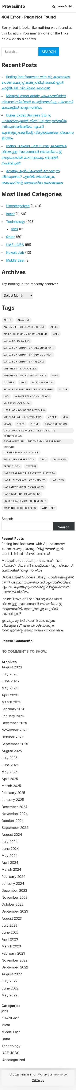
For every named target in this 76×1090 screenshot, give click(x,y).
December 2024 (14, 807)
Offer (20, 424)
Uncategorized (18, 206)
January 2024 (12, 883)
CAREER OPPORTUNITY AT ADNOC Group (28, 354)
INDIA (23, 382)
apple (54, 326)
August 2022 (11, 974)
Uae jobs (58, 480)
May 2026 (9, 688)
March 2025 (11, 786)
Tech (43, 459)
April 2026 (9, 695)
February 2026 (13, 709)
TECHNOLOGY (12, 466)
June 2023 (10, 932)
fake (55, 375)
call (56, 333)
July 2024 (9, 842)
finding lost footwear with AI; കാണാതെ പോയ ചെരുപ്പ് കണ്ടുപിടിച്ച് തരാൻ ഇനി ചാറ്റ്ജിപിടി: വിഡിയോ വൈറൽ (35, 82)
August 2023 (11, 918)
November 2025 (14, 730)
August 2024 (11, 834)
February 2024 (13, 876)
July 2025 (9, 758)
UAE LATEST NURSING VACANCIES (24, 487)
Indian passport (42, 382)
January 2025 (12, 800)
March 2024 (11, 869)
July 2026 (9, 674)
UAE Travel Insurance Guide (22, 494)
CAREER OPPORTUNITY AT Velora (24, 361)
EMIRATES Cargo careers (20, 368)
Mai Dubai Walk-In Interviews (23, 417)
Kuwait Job (15, 252)
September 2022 (14, 967)
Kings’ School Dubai (17, 403)
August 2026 (11, 667)
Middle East (15, 260)
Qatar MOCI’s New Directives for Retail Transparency (29, 431)
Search (7, 519)
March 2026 (11, 702)
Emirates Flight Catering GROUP (25, 375)
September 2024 (14, 827)
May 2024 (9, 855)
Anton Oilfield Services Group (24, 326)
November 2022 (14, 960)
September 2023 (14, 911)
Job (6, 396)
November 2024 (14, 814)
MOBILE (52, 417)
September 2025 (14, 744)
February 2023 (13, 953)
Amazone (24, 320)
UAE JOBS (15, 245)
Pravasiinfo (13, 6)
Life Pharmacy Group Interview (24, 410)
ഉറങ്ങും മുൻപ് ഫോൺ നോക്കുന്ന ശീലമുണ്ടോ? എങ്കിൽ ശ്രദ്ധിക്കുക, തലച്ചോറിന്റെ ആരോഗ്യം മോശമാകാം (32, 176)
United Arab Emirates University (25, 501)
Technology (15, 222)
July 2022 (9, 981)
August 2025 (11, 751)
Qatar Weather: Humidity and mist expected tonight (32, 442)
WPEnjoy (38, 1080)
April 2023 (9, 939)
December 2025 (14, 723)
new (65, 417)
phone (34, 424)
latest (10, 214)
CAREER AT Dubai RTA (17, 340)
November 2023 (14, 897)
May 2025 (9, 772)
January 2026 (12, 716)
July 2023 (9, 925)
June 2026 (10, 681)
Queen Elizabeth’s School (21, 452)
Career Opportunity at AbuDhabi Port (29, 347)
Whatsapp (48, 508)
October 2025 (12, 737)
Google (9, 382)
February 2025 (13, 793)
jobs (14, 229)
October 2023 (12, 904)
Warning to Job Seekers (20, 508)
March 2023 (11, 946)
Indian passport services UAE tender (28, 389)
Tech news (59, 459)
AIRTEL (8, 320)
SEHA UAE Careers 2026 (19, 459)
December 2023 (14, 890)
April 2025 (9, 779)
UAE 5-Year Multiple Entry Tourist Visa (29, 473)
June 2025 (10, 765)
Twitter (31, 466)
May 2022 (9, 995)
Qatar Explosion (56, 424)
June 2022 (10, 988)
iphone (63, 389)
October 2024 (12, 821)
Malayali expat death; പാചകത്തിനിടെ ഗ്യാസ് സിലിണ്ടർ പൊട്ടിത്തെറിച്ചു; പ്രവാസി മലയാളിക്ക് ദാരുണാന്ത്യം (37, 101)
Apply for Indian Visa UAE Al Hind (25, 333)
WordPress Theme (50, 1074)
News (7, 424)
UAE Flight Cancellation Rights (25, 480)
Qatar (10, 237)
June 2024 (10, 849)
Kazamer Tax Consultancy (32, 396)
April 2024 (9, 862)
